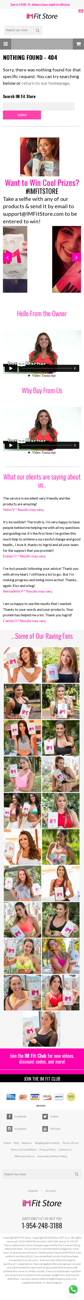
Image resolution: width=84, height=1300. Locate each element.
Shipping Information (47, 1143)
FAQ (16, 1143)
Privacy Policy (47, 1149)
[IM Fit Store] (42, 16)
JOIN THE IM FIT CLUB (42, 1078)
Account (51, 1190)
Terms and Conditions (23, 1149)
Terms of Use (70, 1143)
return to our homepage (45, 83)
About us (27, 1143)
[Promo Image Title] (42, 157)
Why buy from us (25, 1156)
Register (33, 1190)
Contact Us (65, 1149)
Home (7, 1143)
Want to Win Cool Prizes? (42, 182)
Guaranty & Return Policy (52, 1156)
